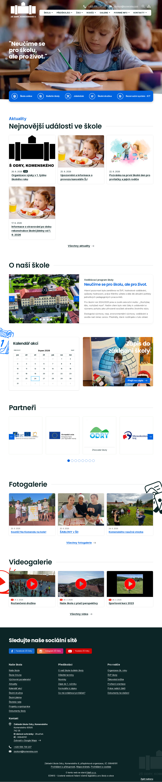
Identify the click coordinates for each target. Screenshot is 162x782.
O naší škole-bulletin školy (71, 670)
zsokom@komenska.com (126, 6)
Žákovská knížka (116, 679)
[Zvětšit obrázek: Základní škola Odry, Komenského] (44, 298)
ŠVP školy (112, 675)
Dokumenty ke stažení (118, 693)
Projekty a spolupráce (19, 706)
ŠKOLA (47, 13)
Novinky (62, 679)
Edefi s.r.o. (91, 772)
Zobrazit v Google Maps (25, 740)
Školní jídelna (15, 697)
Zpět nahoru (147, 779)
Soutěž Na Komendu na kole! (28, 531)
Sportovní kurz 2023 (121, 603)
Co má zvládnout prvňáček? (71, 693)
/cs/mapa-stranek (149, 6)
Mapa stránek (83, 766)
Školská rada (15, 702)
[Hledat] (143, 6)
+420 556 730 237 (97, 6)
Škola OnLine (15, 675)
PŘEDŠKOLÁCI (63, 13)
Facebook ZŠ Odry (24, 651)
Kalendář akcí (15, 688)
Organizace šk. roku (117, 670)
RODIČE (90, 13)
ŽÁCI (78, 13)
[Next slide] (76, 299)
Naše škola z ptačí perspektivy (79, 603)
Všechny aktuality (79, 245)
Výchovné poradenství (20, 679)
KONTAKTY (139, 13)
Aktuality (13, 684)
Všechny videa (79, 614)
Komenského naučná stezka (126, 531)
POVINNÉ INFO (120, 13)
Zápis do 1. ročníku (67, 684)
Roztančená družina (23, 603)
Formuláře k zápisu (67, 688)
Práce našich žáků (116, 688)
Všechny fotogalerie (79, 542)
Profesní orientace (116, 684)
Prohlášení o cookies (101, 766)
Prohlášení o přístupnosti (63, 766)
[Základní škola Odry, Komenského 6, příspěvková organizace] (23, 10)
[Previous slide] (12, 299)
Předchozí (17, 350)
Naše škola (14, 670)
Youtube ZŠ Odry (82, 651)
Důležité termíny (66, 675)
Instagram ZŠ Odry (53, 651)
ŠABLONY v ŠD (69, 531)
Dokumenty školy (17, 711)
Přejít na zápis (135, 380)
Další (72, 350)
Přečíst (32, 175)
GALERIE (104, 13)
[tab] (37, 319)
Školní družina (16, 693)
